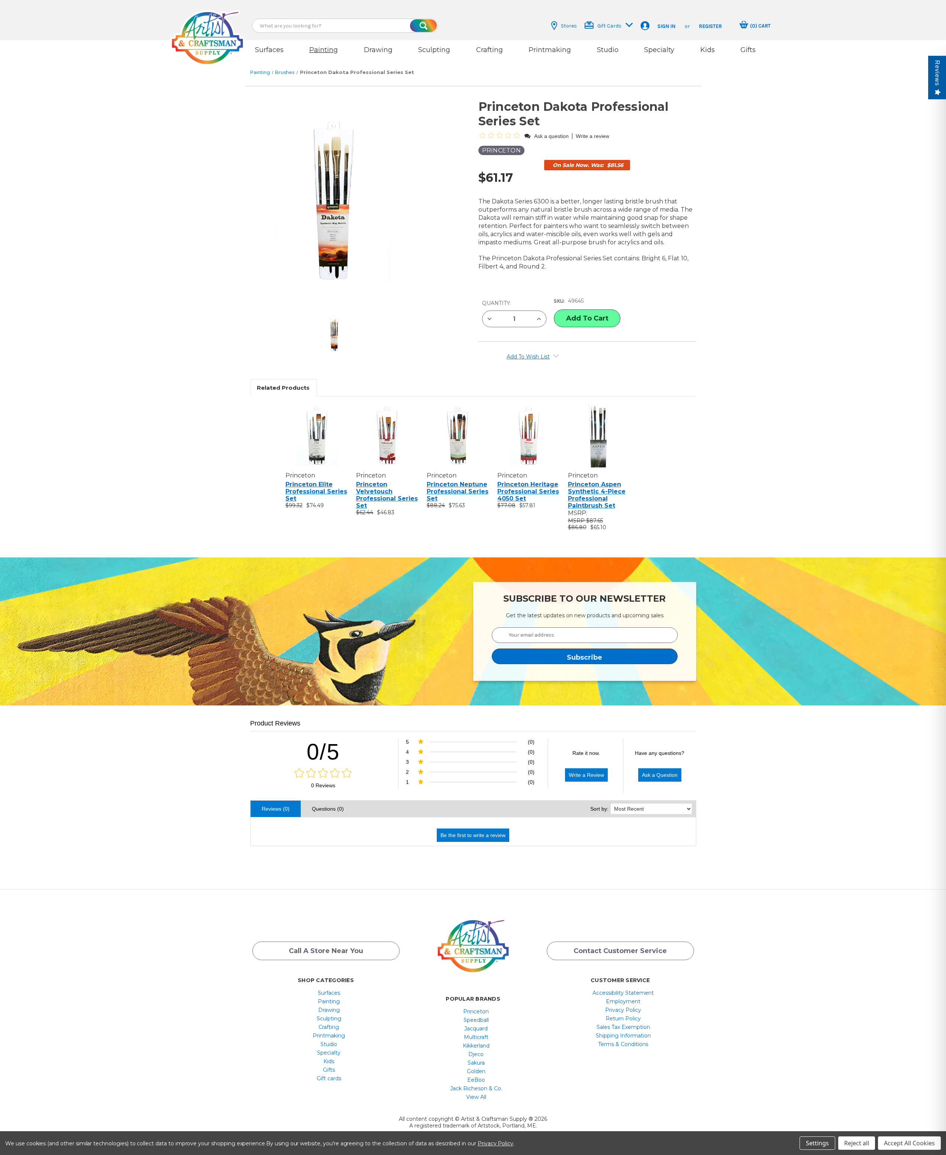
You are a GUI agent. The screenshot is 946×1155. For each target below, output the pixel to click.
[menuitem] (329, 993)
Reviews (937, 73)
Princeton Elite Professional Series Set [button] (316, 491)
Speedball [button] (476, 1020)
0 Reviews (323, 785)
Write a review (592, 136)
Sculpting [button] (434, 50)
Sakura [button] (476, 1062)
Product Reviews (275, 723)
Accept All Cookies (909, 1143)
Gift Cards (609, 26)
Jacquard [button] (476, 1028)
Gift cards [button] (329, 1078)
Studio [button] (608, 50)
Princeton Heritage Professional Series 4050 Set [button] (528, 491)
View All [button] (476, 1097)
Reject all (856, 1143)
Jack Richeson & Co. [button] (476, 1088)
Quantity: (496, 303)
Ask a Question (660, 775)
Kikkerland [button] (476, 1045)
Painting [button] (323, 50)
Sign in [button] (666, 26)
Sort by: (599, 809)
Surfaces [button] (269, 50)
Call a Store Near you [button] (326, 951)
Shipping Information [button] (623, 1035)
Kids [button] (707, 50)
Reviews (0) (276, 809)
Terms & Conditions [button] (623, 1044)
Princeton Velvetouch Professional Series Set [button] (387, 495)
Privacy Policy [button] (623, 1010)
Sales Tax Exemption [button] (623, 1027)
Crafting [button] (489, 50)
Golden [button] (476, 1071)
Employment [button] (623, 1001)
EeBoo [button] (476, 1080)
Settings (817, 1143)
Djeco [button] (476, 1054)
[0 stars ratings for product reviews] (323, 773)
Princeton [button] (476, 1011)
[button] (207, 30)
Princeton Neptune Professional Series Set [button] (457, 491)
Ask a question (551, 136)
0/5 (323, 751)
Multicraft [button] (476, 1037)
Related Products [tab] (283, 387)
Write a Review (586, 775)
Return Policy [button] (623, 1018)
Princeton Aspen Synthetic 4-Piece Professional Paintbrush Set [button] (597, 495)
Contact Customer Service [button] (620, 951)
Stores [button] (569, 26)
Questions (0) (328, 809)
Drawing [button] (378, 50)
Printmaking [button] (550, 50)
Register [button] (710, 26)
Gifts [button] (748, 50)
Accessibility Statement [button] (623, 993)
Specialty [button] (659, 50)
